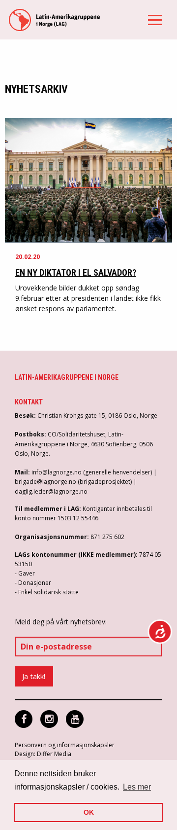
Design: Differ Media (43, 754)
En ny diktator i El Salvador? (75, 272)
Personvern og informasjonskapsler (65, 745)
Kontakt (29, 402)
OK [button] (89, 812)
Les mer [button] (137, 787)
